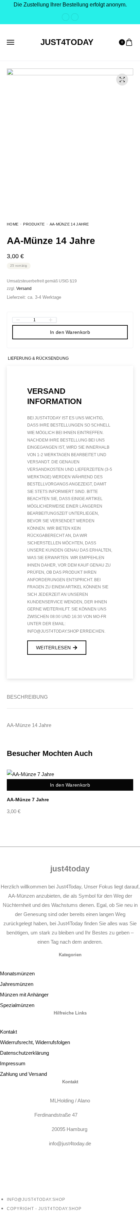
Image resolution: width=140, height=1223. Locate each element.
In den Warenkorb (70, 332)
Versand (24, 288)
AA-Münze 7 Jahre (28, 799)
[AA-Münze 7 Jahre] (70, 774)
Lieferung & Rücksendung (38, 358)
